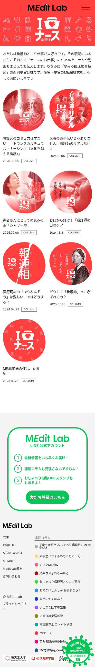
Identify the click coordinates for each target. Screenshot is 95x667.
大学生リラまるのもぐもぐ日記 (59, 556)
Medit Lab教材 (12, 568)
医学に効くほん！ (51, 599)
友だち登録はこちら (47, 497)
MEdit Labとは (12, 553)
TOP (6, 537)
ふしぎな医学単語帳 (52, 607)
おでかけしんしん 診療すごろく (60, 590)
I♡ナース (45, 633)
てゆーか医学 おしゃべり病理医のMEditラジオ (65, 546)
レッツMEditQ (48, 565)
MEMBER (9, 561)
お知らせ (9, 545)
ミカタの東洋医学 (51, 616)
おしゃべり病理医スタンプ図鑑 (59, 582)
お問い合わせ (11, 576)
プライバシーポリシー (14, 606)
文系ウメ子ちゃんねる (54, 573)
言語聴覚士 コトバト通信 (55, 624)
